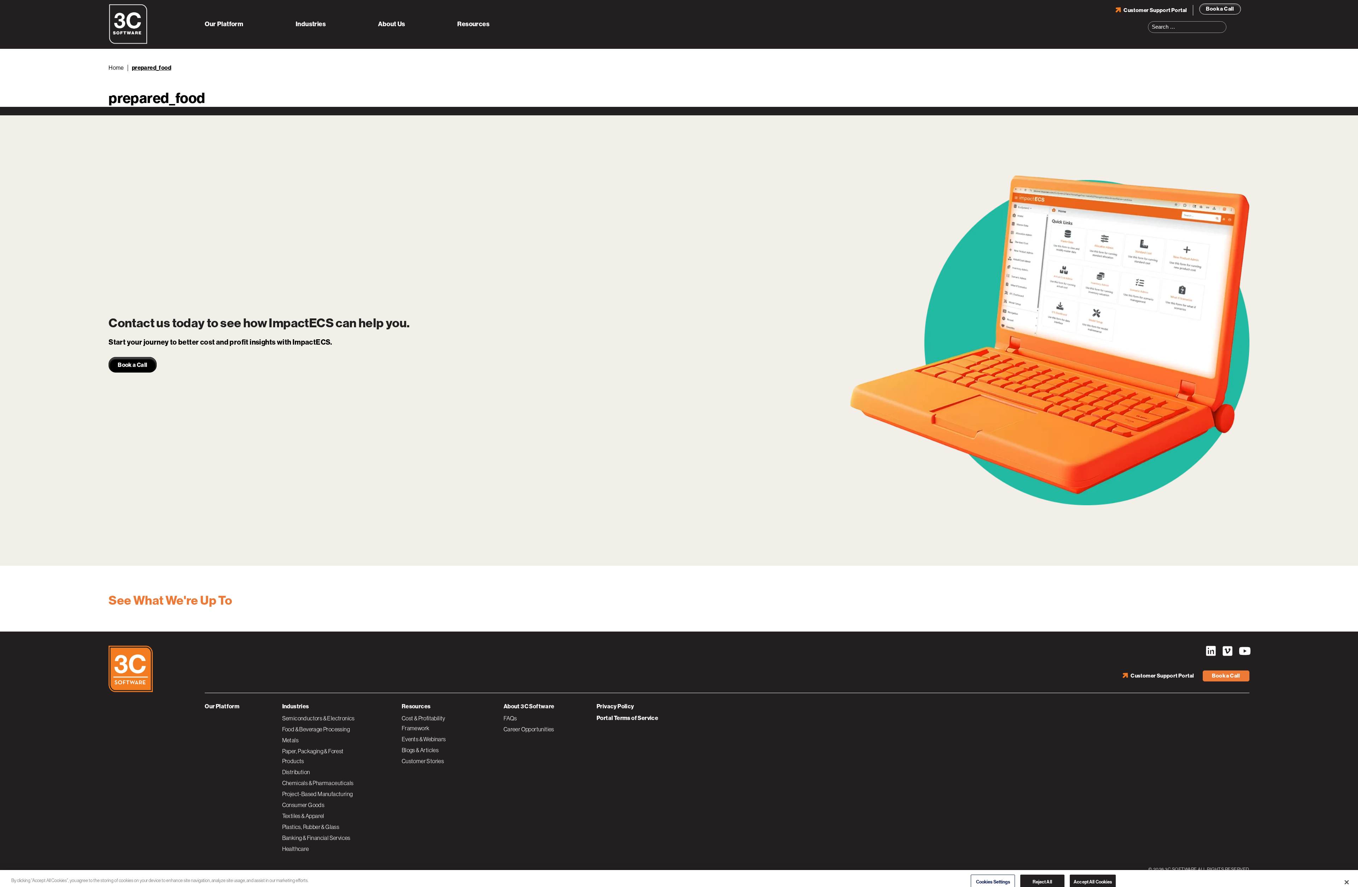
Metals (290, 740)
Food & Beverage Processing (316, 729)
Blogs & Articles (420, 750)
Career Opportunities (529, 729)
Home (116, 67)
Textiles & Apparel (303, 816)
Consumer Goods (303, 805)
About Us (391, 24)
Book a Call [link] (132, 365)
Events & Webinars (424, 739)
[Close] (1346, 874)
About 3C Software (529, 706)
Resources (473, 24)
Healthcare (295, 849)
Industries (311, 24)
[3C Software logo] (128, 42)
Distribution (296, 772)
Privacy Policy (615, 706)
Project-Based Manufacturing (317, 794)
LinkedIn (1211, 651)
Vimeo (1227, 651)
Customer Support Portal (1155, 10)
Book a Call (1220, 9)
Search (1223, 22)
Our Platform (224, 24)
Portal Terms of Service (627, 718)
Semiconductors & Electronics (318, 718)
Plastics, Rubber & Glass (311, 827)
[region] (679, 874)
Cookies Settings (993, 873)
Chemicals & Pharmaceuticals (318, 783)
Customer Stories (423, 761)
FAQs (510, 718)
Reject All (1042, 873)
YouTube (1244, 651)
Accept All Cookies (1093, 873)
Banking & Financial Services (316, 838)
